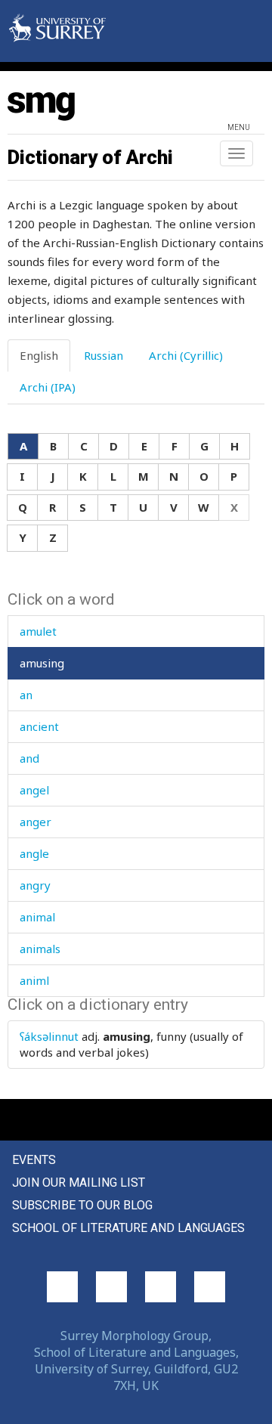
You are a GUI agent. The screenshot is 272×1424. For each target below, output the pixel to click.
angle (34, 853)
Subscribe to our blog (82, 1205)
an (26, 694)
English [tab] (39, 355)
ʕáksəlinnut (49, 1036)
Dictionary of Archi (90, 157)
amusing (42, 662)
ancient (39, 726)
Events (34, 1160)
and (29, 758)
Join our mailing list (78, 1182)
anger (35, 821)
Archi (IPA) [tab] (48, 387)
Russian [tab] (103, 355)
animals (40, 948)
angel (34, 789)
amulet (38, 631)
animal (37, 916)
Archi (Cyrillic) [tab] (186, 355)
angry (35, 885)
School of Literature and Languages (128, 1228)
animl (34, 980)
